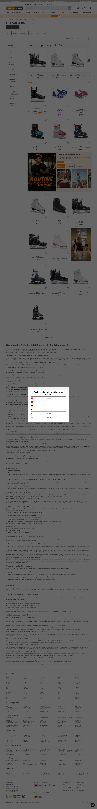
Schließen (67, 388)
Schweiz (48, 398)
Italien (48, 413)
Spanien (48, 417)
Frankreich (48, 410)
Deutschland (48, 406)
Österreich (48, 402)
